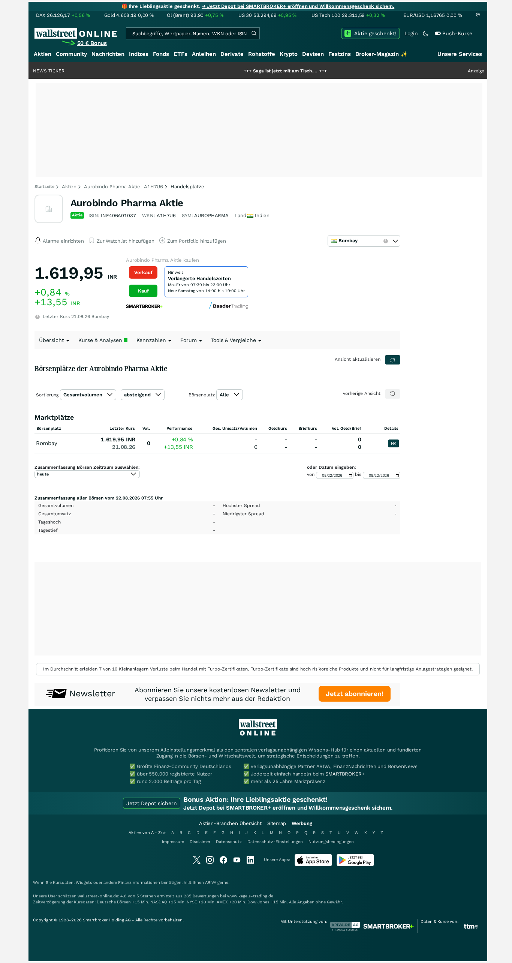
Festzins (339, 54)
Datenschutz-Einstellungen (275, 841)
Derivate (232, 54)
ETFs (180, 54)
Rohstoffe (261, 54)
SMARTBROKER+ (344, 774)
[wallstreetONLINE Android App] (355, 864)
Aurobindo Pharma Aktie (126, 202)
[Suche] (253, 33)
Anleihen (204, 54)
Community (71, 54)
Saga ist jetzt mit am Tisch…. (263, 71)
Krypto (289, 54)
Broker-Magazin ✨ (381, 54)
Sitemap (276, 823)
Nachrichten (107, 54)
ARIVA (210, 882)
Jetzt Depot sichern (151, 803)
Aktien (42, 54)
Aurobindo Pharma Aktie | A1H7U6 (123, 186)
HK (393, 443)
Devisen (313, 54)
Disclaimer (200, 841)
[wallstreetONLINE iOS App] (313, 864)
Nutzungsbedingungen (331, 841)
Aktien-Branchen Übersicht (230, 823)
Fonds (161, 54)
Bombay (46, 443)
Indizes (138, 54)
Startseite (44, 186)
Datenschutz (229, 841)
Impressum (173, 841)
